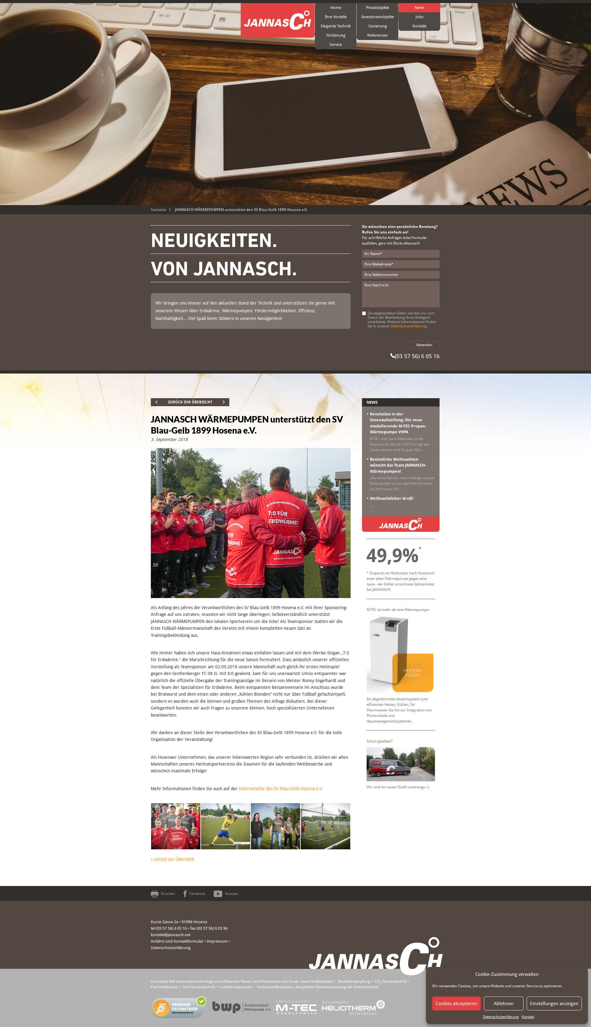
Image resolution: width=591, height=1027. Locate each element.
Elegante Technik (336, 26)
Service (335, 44)
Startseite (158, 210)
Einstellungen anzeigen (554, 1003)
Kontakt (528, 1017)
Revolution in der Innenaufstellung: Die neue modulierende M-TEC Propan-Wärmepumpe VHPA (398, 423)
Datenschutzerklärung (501, 1017)
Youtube (231, 894)
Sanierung (377, 26)
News (419, 7)
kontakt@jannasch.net (171, 934)
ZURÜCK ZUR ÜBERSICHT (190, 402)
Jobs (420, 16)
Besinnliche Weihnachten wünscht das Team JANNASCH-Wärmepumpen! (398, 465)
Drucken (168, 894)
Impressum (217, 941)
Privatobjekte (377, 7)
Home (335, 7)
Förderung (335, 35)
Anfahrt (157, 941)
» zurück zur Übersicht (172, 859)
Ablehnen (504, 1003)
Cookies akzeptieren (456, 1003)
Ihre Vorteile (336, 16)
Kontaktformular (188, 941)
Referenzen (377, 35)
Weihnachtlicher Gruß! (391, 498)
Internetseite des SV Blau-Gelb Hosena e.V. (281, 788)
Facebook (197, 894)
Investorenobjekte (377, 16)
